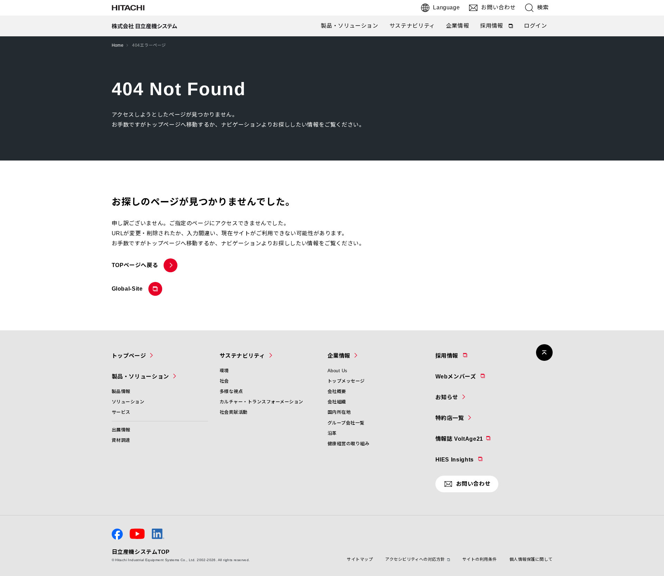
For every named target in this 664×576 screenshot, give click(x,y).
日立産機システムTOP (141, 552)
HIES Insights (472, 459)
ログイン (535, 26)
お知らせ (447, 397)
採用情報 (497, 27)
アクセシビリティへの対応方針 (415, 559)
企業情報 (457, 26)
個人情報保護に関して (531, 559)
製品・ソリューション (349, 26)
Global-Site (129, 291)
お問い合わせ (498, 7)
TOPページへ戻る (135, 265)
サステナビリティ (412, 26)
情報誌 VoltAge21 (476, 439)
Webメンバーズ (473, 376)
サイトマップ (360, 559)
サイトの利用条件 (479, 559)
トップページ (129, 356)
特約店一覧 (449, 418)
